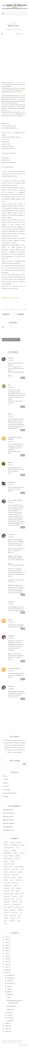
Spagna (5, 915)
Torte (19, 915)
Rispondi (23, 377)
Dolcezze (13, 22)
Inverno (6, 880)
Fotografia (15, 874)
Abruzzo (6, 842)
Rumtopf (10, 907)
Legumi (11, 880)
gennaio (9, 1020)
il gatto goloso (14, 668)
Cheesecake (13, 850)
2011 (6, 967)
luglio (8, 989)
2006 (6, 1029)
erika (10, 620)
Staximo (11, 534)
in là (19, 589)
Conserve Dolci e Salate (10, 793)
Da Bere (6, 861)
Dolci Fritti (6, 869)
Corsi (5, 855)
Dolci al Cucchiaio (8, 866)
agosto (9, 986)
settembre (10, 983)
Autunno (19, 842)
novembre (10, 978)
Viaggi (18, 920)
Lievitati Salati (19, 880)
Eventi (5, 872)
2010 (6, 970)
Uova (18, 918)
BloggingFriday (14, 845)
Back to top (22, 1044)
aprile (8, 1012)
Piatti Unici (19, 899)
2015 (6, 956)
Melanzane (6, 891)
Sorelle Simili (14, 912)
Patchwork (6, 899)
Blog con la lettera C (9, 813)
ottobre (9, 981)
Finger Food (12, 872)
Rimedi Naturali (16, 904)
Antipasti (12, 842)
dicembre (10, 975)
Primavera (14, 901)
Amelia (10, 462)
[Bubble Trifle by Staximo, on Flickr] (13, 56)
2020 (6, 942)
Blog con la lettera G (9, 823)
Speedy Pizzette (11, 1006)
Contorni (6, 783)
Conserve (15, 853)
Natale (22, 893)
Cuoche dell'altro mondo (15, 438)
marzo (9, 1015)
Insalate (20, 877)
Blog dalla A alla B (8, 810)
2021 (6, 940)
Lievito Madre (7, 882)
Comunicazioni (7, 853)
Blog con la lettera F (8, 820)
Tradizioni (12, 918)
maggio (9, 994)
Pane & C (6, 786)
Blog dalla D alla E (8, 816)
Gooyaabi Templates (16, 1042)
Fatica (8, 997)
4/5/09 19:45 (10, 416)
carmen (11, 602)
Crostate (11, 855)
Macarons (15, 882)
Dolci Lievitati (15, 869)
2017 (6, 951)
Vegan (5, 920)
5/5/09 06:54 (10, 441)
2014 (6, 959)
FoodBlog (19, 872)
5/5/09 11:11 (10, 465)
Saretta (11, 358)
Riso (5, 907)
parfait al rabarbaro (17, 92)
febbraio (9, 1018)
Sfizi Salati (6, 912)
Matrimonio (7, 888)
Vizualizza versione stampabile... (11, 298)
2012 (6, 964)
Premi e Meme (7, 901)
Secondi (5, 779)
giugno (9, 992)
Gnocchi (14, 877)
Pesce (13, 899)
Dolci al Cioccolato (9, 863)
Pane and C (14, 896)
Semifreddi (20, 910)
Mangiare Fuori (7, 885)
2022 (6, 937)
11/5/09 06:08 (11, 622)
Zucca (5, 923)
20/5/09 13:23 (11, 671)
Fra (9, 385)
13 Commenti (5, 309)
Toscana (6, 918)
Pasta (21, 896)
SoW (21, 912)
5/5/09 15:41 (10, 502)
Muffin (16, 893)
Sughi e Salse (13, 915)
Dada (10, 414)
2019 (6, 945)
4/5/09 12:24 (10, 387)
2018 (6, 948)
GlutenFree (6, 877)
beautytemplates (17, 1040)
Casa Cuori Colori (15, 500)
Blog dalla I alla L (7, 827)
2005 (6, 1031)
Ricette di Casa (7, 904)
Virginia (11, 482)
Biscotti (6, 845)
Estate (21, 869)
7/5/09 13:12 (10, 537)
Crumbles (17, 855)
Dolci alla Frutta (19, 866)
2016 (6, 953)
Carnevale (6, 850)
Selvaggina (12, 910)
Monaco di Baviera (8, 893)
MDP (13, 888)
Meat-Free (18, 888)
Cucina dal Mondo (8, 858)
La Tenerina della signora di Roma (9, 339)
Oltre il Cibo (7, 896)
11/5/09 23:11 (11, 638)
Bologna (22, 845)
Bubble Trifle (10, 1009)
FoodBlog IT (7, 874)
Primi (4, 776)
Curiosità (17, 858)
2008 (6, 1023)
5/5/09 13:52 (10, 484)
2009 (6, 972)
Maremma (16, 885)
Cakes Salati (6, 790)
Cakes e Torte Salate (9, 847)
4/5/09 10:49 (10, 360)
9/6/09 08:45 (10, 688)
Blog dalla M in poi (8, 830)
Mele (12, 891)
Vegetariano (12, 920)
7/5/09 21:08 (10, 604)
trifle (13, 114)
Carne (17, 847)
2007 (6, 1026)
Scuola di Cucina (19, 907)
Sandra (22, 90)
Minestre (18, 891)
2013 (6, 962)
